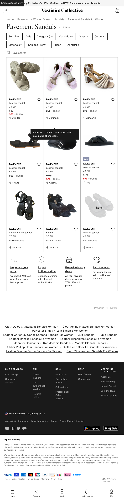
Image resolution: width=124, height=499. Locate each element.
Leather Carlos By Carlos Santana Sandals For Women (38, 335)
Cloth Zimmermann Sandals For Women (92, 351)
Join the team (108, 391)
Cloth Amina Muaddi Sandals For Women (88, 327)
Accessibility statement (16, 421)
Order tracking (37, 376)
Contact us (84, 379)
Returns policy (37, 395)
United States (33, 479)
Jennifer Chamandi (26, 343)
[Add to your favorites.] (39, 100)
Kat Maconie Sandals (57, 343)
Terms (54, 421)
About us (105, 377)
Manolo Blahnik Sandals (90, 343)
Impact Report (108, 386)
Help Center (84, 374)
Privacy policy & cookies (71, 421)
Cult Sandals (86, 335)
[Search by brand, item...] (6, 10)
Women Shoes (42, 19)
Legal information (39, 421)
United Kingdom (19, 479)
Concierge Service (10, 380)
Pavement (23, 19)
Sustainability (108, 381)
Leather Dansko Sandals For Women (32, 339)
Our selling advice (61, 380)
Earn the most (101, 267)
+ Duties (18, 114)
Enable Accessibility (12, 3)
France (7, 479)
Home (10, 19)
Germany (45, 479)
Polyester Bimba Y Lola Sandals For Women (60, 331)
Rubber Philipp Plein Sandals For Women (32, 347)
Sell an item (62, 387)
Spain (53, 479)
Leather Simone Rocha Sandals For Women (34, 351)
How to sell (61, 374)
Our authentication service (40, 386)
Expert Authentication (47, 269)
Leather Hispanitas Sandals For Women (85, 339)
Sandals (59, 19)
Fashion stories (109, 395)
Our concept (11, 374)
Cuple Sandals (107, 335)
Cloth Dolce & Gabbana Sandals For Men (31, 327)
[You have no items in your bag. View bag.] (117, 10)
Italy (60, 479)
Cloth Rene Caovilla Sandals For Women (88, 347)
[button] (117, 10)
